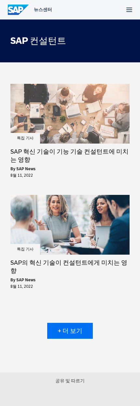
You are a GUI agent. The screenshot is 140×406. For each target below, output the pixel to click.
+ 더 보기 (70, 330)
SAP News (25, 169)
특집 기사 (25, 138)
